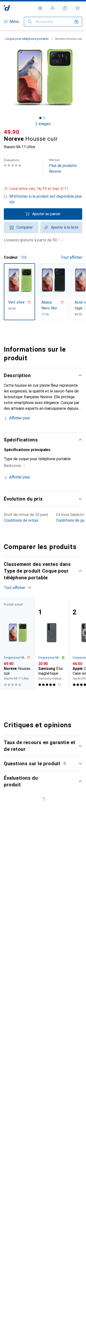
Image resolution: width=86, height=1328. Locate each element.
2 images (43, 124)
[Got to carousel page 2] (44, 118)
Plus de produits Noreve (63, 166)
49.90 (12, 132)
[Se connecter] (52, 8)
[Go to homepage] (7, 8)
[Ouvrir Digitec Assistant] (65, 8)
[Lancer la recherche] (29, 21)
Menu (14, 21)
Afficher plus (19, 418)
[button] (43, 189)
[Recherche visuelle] (76, 21)
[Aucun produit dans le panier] (77, 8)
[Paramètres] (40, 8)
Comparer (24, 227)
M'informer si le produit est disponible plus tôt (45, 199)
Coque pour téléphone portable (26, 39)
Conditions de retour (21, 520)
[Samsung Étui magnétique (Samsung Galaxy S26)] (51, 643)
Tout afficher (71, 257)
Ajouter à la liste (64, 227)
